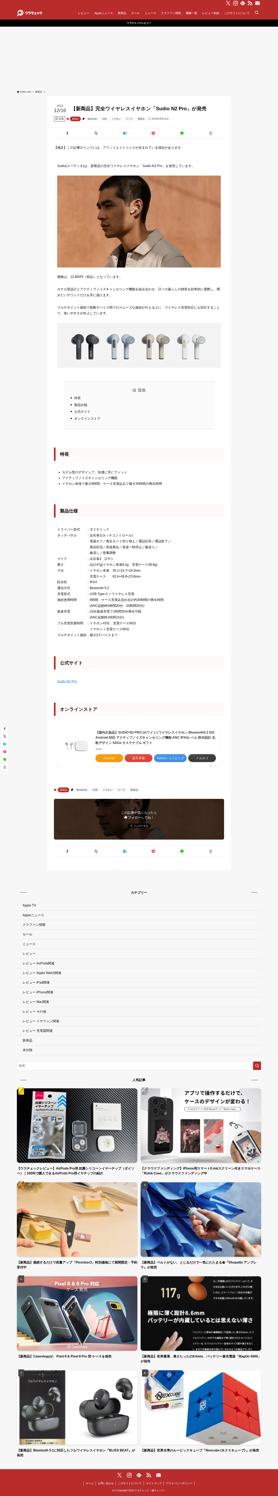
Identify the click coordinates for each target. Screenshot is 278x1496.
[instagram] (235, 3)
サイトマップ (154, 1483)
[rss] (250, 3)
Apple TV (29, 905)
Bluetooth (92, 119)
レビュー (29, 953)
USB (104, 119)
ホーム (90, 1483)
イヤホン (116, 119)
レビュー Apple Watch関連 (42, 973)
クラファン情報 (34, 924)
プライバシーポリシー (179, 1483)
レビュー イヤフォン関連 (41, 1021)
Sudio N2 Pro (67, 681)
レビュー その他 (34, 1011)
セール (27, 934)
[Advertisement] (139, 57)
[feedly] (242, 3)
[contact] (257, 3)
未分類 (27, 1050)
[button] (67, 133)
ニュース (29, 944)
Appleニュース (33, 915)
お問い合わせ (106, 1483)
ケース (129, 119)
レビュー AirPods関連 (39, 963)
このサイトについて (130, 1483)
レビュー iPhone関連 (38, 992)
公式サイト (82, 411)
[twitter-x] (228, 3)
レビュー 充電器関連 (38, 1030)
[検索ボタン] (256, 13)
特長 (77, 398)
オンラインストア (87, 418)
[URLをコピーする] (210, 133)
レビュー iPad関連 (36, 982)
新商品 (75, 119)
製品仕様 (80, 405)
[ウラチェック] (29, 13)
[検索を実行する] (257, 1065)
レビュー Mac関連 (36, 1002)
